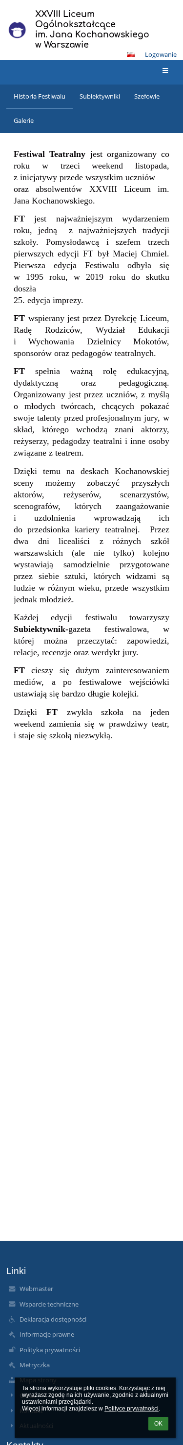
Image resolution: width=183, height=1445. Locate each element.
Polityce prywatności (131, 1408)
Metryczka (35, 1364)
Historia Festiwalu (39, 96)
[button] (130, 54)
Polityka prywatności (50, 1349)
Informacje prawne (47, 1334)
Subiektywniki (100, 96)
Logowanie (161, 54)
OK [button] (158, 1423)
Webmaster (36, 1288)
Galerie (24, 120)
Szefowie (147, 96)
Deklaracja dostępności (53, 1319)
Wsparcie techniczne (49, 1304)
